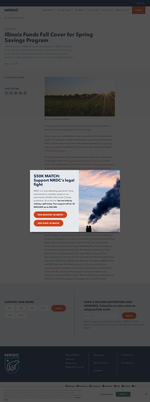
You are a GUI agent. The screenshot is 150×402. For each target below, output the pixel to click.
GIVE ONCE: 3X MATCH (48, 223)
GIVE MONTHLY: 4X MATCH (50, 215)
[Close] (118, 172)
